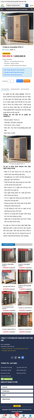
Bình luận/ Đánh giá (25, 89)
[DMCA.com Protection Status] (17, 379)
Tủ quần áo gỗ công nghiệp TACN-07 (24, 286)
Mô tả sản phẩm (5, 89)
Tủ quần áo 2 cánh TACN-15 (25, 329)
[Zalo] (22, 357)
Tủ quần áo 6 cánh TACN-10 (25, 307)
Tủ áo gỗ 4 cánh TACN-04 (9, 286)
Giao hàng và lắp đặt (15, 89)
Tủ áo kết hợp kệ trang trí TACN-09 (8, 307)
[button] (26, 5)
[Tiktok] (15, 357)
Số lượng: (4, 81)
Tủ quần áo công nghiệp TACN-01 (8, 265)
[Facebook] (12, 357)
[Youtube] (19, 357)
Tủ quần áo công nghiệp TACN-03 (24, 265)
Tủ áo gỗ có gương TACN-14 (9, 329)
